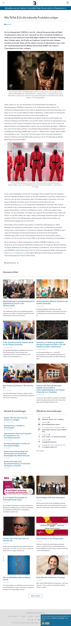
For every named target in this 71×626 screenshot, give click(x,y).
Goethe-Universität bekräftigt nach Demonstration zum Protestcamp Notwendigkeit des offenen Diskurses (17, 453)
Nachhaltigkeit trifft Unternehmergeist (50, 497)
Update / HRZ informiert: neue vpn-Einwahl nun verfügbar (16, 419)
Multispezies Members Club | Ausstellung (52, 419)
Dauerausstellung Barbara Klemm (51, 424)
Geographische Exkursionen (49, 442)
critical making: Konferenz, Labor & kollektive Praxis (54, 431)
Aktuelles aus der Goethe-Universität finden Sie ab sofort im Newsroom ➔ (35, 8)
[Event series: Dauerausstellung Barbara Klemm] (48, 422)
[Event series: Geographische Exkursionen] (49, 440)
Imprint (37, 623)
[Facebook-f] (35, 619)
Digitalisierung (11, 263)
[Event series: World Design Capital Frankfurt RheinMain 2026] (63, 427)
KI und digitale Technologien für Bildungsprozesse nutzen (15, 498)
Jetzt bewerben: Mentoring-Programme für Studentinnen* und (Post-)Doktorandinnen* (17, 435)
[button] (35, 596)
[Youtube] (38, 619)
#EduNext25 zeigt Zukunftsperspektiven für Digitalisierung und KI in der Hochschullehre (19, 303)
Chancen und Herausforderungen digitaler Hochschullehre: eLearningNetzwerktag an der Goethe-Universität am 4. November (50, 388)
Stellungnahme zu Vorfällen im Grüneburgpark (14, 426)
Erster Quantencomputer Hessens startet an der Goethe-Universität (18, 343)
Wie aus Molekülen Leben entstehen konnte (17, 578)
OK (43, 623)
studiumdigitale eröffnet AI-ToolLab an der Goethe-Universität (52, 302)
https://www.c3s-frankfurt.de (14, 253)
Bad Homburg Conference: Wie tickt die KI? (18, 386)
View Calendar (40, 451)
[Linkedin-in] (32, 619)
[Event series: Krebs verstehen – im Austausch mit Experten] (49, 434)
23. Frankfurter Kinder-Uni (49, 447)
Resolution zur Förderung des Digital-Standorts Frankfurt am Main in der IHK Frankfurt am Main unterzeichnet (51, 344)
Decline (47, 623)
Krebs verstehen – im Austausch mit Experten (54, 437)
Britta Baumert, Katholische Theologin (50, 577)
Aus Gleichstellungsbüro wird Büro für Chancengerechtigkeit (17, 444)
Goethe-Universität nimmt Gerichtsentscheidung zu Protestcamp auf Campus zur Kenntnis (17, 463)
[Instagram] (29, 619)
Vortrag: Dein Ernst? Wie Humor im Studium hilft (16, 539)
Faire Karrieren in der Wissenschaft (49, 538)
